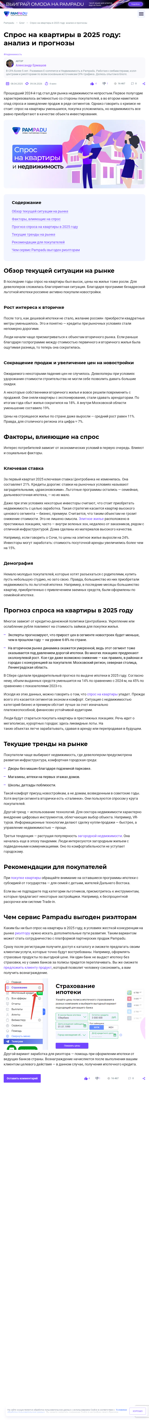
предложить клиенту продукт (28, 967)
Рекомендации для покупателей (38, 242)
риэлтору (22, 933)
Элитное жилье (91, 519)
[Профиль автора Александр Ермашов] (10, 63)
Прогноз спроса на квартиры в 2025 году (45, 227)
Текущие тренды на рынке (33, 234)
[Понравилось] (92, 83)
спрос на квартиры (102, 694)
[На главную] (70, 14)
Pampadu (9, 23)
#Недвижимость (13, 54)
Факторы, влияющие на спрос (36, 219)
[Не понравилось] (104, 83)
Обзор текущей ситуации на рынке (40, 211)
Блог (22, 23)
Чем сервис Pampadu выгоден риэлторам (46, 250)
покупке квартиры (26, 878)
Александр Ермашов (31, 65)
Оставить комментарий (22, 1078)
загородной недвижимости (100, 836)
